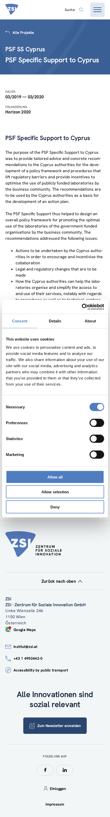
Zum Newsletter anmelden (59, 725)
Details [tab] (55, 321)
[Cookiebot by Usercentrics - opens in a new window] (81, 306)
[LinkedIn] (64, 770)
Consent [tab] (19, 321)
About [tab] (90, 321)
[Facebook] (45, 770)
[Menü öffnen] (97, 10)
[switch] (97, 423)
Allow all (55, 477)
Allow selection (55, 492)
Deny (55, 507)
